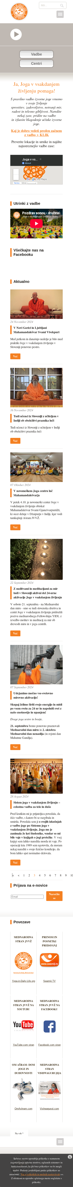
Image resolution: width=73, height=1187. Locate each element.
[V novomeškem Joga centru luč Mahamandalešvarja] (36, 481)
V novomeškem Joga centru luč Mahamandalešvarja (33, 493)
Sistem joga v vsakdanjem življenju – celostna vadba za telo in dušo (36, 804)
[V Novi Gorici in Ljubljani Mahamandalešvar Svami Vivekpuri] (36, 318)
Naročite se (54, 896)
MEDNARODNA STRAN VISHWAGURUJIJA (49, 1069)
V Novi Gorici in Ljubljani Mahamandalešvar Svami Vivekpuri (36, 329)
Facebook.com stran (49, 1044)
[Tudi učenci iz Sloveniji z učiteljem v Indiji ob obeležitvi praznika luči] (36, 406)
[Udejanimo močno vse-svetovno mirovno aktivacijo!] (36, 683)
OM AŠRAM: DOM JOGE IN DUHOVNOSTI (23, 1069)
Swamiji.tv (17, 34)
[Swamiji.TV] (49, 975)
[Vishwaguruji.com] (49, 1102)
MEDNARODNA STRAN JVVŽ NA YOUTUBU (23, 1005)
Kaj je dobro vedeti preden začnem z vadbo (36, 132)
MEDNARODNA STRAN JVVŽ (23, 941)
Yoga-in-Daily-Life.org (23, 981)
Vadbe (36, 54)
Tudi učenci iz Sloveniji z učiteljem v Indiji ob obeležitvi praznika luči (36, 418)
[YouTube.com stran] (23, 1039)
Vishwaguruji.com (49, 1108)
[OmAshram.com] (23, 1102)
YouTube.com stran (23, 1044)
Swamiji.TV (49, 981)
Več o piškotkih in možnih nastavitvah (40, 1174)
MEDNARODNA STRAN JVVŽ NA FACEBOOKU (49, 1005)
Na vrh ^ (19, 1133)
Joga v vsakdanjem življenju (19, 13)
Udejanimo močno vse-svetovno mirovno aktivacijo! (33, 695)
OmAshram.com (23, 1108)
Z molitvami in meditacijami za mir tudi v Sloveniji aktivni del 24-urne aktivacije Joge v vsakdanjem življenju (37, 592)
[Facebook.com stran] (49, 1039)
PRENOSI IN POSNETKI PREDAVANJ (49, 941)
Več (15, 356)
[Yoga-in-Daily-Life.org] (23, 975)
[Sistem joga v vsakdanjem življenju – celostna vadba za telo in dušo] (36, 792)
